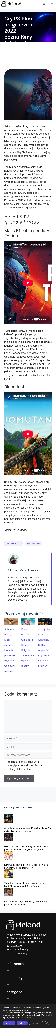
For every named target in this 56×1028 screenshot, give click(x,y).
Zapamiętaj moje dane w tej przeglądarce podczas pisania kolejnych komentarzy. (24, 765)
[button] (44, 4)
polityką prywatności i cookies (17, 1017)
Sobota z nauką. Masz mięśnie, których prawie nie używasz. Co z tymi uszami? (10, 650)
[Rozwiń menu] (8, 971)
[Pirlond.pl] (11, 4)
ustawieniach (34, 1015)
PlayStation (33, 543)
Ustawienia (36, 1023)
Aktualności (13, 543)
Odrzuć (22, 1023)
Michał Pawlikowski (23, 570)
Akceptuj (9, 1023)
